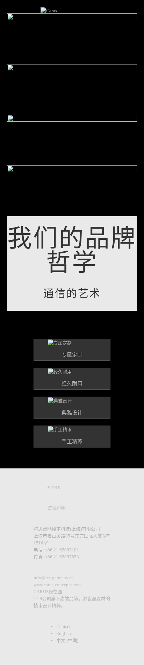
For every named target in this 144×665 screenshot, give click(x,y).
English (63, 633)
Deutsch (64, 626)
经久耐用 (72, 384)
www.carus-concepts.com (57, 584)
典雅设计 (72, 412)
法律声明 (57, 508)
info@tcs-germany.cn (54, 577)
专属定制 (72, 355)
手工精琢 (72, 441)
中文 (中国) (67, 640)
